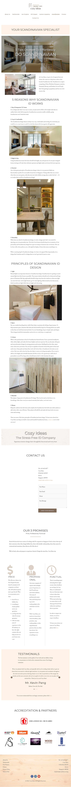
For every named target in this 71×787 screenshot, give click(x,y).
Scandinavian (56, 14)
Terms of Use (6, 771)
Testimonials (16, 14)
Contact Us (35, 18)
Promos (64, 14)
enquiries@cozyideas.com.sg (45, 480)
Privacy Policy (6, 769)
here (57, 627)
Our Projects (25, 14)
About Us (7, 14)
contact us (50, 419)
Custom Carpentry (44, 14)
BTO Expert (34, 14)
